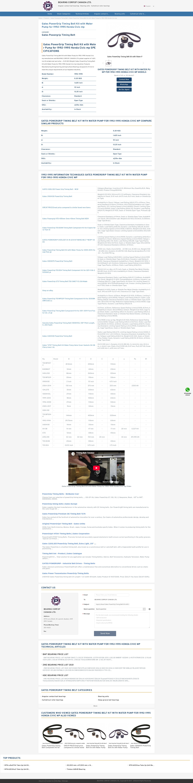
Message (86, 614)
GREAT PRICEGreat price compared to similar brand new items (66, 208)
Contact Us (50, 781)
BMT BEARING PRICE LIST (55, 654)
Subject (86, 604)
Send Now (105, 633)
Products (46, 18)
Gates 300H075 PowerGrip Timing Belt (57, 261)
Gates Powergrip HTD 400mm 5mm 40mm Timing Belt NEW (65, 219)
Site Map (58, 781)
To (84, 600)
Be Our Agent (124, 90)
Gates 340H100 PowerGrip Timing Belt (57, 336)
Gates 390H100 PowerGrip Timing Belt (57, 196)
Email (85, 595)
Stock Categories (63, 14)
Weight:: (45, 79)
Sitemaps (65, 781)
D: (42, 92)
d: (42, 87)
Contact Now (124, 80)
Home (50, 14)
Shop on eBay (47, 291)
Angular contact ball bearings (103, 14)
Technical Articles (82, 14)
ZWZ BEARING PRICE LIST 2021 (58, 665)
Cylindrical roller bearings (139, 14)
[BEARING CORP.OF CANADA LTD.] (48, 5)
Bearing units (120, 14)
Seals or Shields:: (49, 101)
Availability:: (47, 109)
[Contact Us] (188, 391)
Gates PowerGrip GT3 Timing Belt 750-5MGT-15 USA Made (64, 282)
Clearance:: (46, 96)
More (95, 706)
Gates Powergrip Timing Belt (59, 18)
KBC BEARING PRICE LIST (55, 675)
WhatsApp (124, 85)
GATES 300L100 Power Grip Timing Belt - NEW (60, 189)
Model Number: (48, 74)
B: (42, 83)
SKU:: (44, 105)
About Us (42, 781)
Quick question (89, 609)
